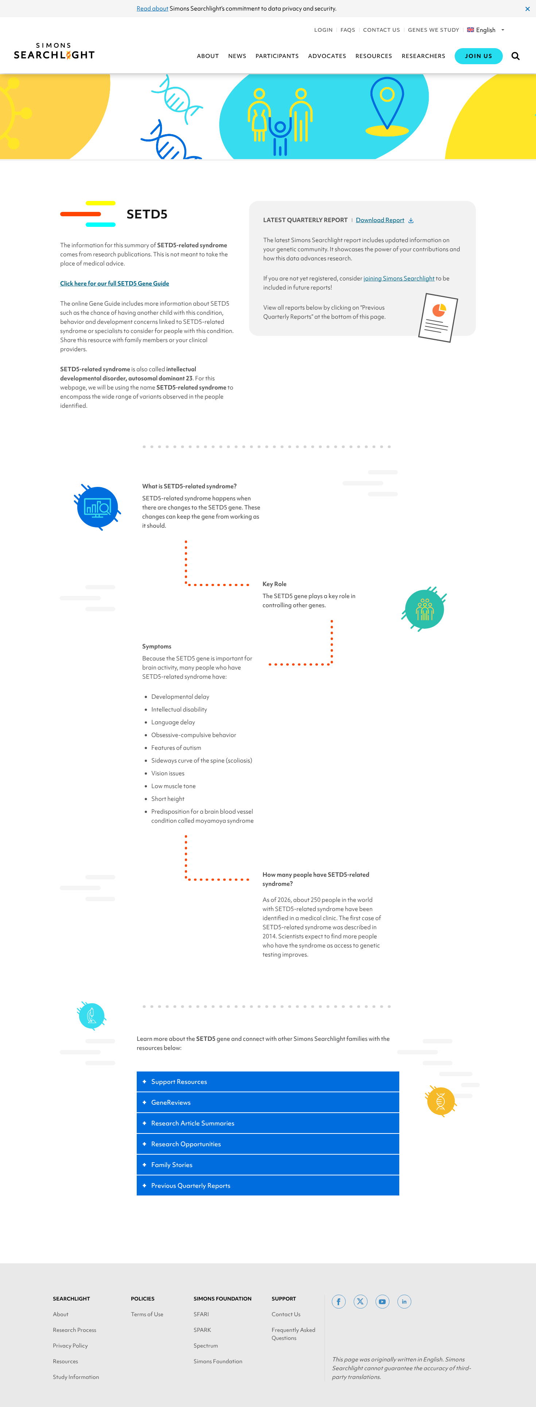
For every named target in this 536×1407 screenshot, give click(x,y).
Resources (374, 56)
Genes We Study (433, 30)
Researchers (424, 56)
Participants (277, 56)
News (237, 56)
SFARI (201, 1314)
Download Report (380, 220)
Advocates (327, 56)
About (208, 56)
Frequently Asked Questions (293, 1334)
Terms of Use (147, 1314)
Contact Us (381, 30)
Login (323, 30)
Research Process (74, 1330)
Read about (152, 8)
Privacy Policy (70, 1345)
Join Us (479, 56)
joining (399, 278)
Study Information (76, 1377)
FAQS (348, 30)
